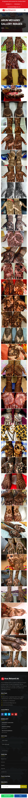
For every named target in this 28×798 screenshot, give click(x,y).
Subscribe (23, 786)
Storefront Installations (7, 730)
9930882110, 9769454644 (9, 700)
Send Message (5, 750)
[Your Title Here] (14, 37)
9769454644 (17, 4)
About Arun (3, 758)
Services (3, 762)
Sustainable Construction (7, 722)
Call (20, 796)
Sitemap (3, 768)
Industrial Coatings (6, 726)
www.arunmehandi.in (8, 705)
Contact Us (3, 771)
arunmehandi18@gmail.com (13, 7)
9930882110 (9, 4)
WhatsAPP (7, 796)
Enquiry (2, 765)
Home (2, 28)
